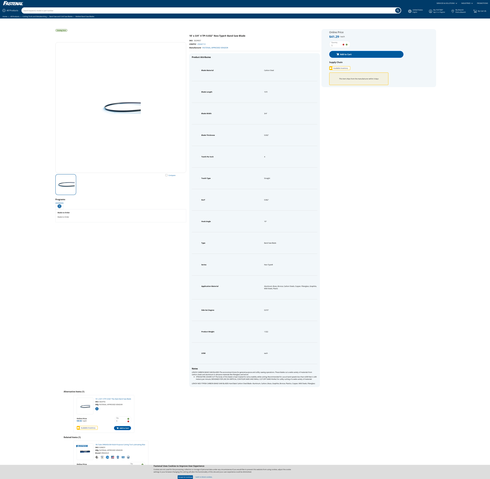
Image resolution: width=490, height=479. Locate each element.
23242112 (201, 44)
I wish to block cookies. (203, 477)
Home (5, 16)
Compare (171, 175)
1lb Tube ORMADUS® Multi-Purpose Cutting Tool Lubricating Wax (120, 444)
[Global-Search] (398, 10)
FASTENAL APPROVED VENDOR (215, 47)
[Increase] (346, 44)
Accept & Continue (185, 477)
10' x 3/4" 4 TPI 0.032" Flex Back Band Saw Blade (113, 399)
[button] (446, 3)
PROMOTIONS (482, 3)
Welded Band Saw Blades (84, 16)
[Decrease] (343, 44)
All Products (14, 16)
